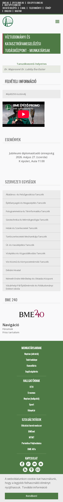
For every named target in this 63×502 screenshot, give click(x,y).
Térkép (48, 8)
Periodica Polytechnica (31, 443)
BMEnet (31, 431)
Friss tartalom (11, 332)
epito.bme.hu (18, 3)
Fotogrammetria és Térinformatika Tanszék (28, 211)
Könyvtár (31, 410)
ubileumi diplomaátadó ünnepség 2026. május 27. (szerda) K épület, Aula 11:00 (32, 157)
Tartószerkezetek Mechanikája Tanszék (26, 236)
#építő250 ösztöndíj (16, 94)
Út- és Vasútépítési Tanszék (20, 244)
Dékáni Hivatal (13, 270)
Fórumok (8, 329)
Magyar (18, 11)
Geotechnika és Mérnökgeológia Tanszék (27, 219)
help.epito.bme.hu (13, 5)
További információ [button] (34, 487)
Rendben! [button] (31, 495)
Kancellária (31, 365)
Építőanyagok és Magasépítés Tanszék (26, 202)
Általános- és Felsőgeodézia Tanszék (25, 194)
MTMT (31, 437)
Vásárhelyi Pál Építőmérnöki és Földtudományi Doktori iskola (29, 287)
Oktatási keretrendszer (31, 425)
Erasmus (31, 392)
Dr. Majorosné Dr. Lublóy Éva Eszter (24, 69)
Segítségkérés (31, 371)
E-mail (23, 8)
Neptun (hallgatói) (31, 398)
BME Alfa (32, 449)
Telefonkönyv (35, 8)
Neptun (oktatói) (31, 353)
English (8, 11)
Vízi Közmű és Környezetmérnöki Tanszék (27, 261)
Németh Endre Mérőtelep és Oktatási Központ (29, 278)
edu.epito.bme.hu (35, 3)
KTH (31, 386)
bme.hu (6, 3)
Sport (31, 404)
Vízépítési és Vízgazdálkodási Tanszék (25, 253)
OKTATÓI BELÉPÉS (10, 8)
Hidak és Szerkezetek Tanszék (21, 228)
